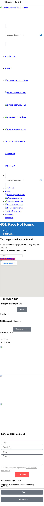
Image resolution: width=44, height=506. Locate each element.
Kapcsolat (9, 218)
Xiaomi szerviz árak (15, 201)
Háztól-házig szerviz (13, 211)
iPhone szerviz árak (15, 198)
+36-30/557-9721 (9, 299)
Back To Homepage (7, 259)
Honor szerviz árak (14, 208)
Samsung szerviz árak (16, 195)
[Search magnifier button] (40, 35)
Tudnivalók (9, 214)
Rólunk (7, 191)
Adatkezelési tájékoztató (11, 480)
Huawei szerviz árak (15, 204)
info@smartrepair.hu (11, 303)
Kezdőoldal (9, 188)
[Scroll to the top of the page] (0, 504)
